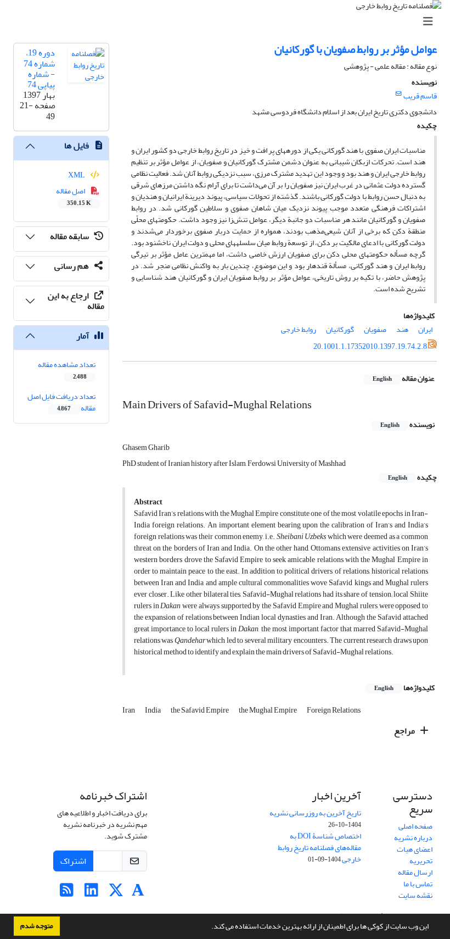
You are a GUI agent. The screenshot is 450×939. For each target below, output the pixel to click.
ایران (425, 329)
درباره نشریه (413, 837)
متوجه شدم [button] (36, 925)
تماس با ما (417, 883)
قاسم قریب (420, 95)
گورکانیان (340, 329)
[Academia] (138, 893)
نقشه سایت (415, 895)
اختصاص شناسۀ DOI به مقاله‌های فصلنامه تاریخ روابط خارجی (319, 847)
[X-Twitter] (116, 893)
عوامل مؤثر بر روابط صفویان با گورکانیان (355, 49)
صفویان (375, 329)
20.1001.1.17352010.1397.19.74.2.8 (370, 346)
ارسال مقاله (415, 872)
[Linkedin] (91, 893)
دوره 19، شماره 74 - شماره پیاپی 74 (39, 69)
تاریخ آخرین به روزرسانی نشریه (315, 812)
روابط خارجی (298, 329)
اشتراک (73, 861)
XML (77, 175)
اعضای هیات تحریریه (414, 855)
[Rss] (66, 893)
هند (402, 329)
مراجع (405, 731)
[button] (208, 927)
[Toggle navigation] (228, 22)
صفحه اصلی (415, 826)
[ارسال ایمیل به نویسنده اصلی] (398, 93)
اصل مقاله (74, 196)
